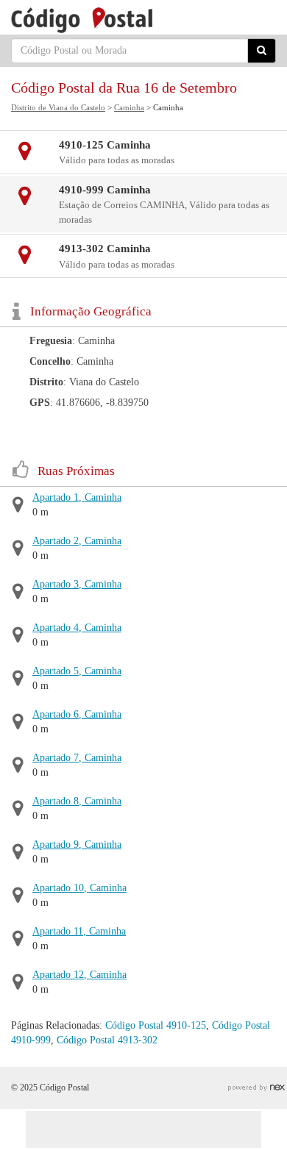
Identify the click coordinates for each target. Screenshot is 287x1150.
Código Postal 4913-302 (107, 1040)
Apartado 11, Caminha (79, 931)
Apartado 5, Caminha (76, 670)
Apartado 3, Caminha (76, 584)
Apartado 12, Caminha (79, 974)
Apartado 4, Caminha (76, 627)
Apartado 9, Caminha (76, 844)
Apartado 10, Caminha (79, 887)
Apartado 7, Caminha (76, 757)
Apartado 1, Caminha (76, 497)
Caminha (129, 107)
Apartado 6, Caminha (76, 714)
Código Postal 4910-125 (155, 1025)
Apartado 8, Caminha (76, 801)
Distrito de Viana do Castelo (58, 107)
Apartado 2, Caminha (76, 540)
